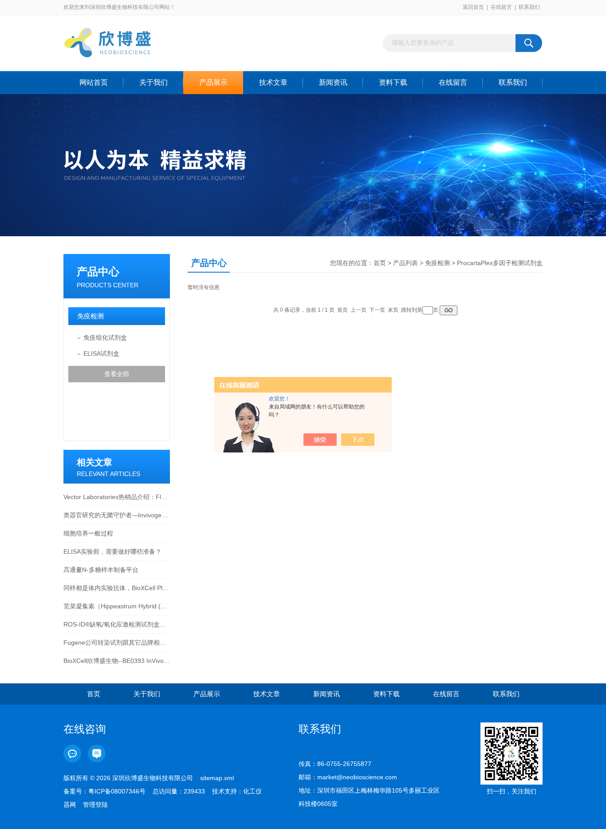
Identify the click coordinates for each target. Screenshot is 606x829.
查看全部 (116, 373)
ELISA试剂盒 (101, 353)
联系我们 (529, 7)
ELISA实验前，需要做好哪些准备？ (112, 551)
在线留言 (501, 7)
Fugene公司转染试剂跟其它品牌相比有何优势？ (116, 642)
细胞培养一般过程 (88, 533)
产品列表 (405, 262)
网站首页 (93, 82)
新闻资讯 (333, 82)
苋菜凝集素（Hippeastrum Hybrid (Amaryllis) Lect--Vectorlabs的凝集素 (116, 606)
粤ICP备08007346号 (117, 791)
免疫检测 (90, 316)
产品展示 (213, 82)
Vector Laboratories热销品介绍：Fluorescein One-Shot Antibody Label (116, 496)
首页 (380, 262)
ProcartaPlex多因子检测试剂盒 (500, 262)
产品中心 (98, 272)
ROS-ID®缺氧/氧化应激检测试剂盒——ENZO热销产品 (116, 624)
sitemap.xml (217, 777)
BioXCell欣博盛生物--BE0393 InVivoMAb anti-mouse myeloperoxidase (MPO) (116, 660)
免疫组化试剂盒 (105, 337)
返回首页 (473, 7)
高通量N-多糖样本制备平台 (100, 569)
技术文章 (273, 82)
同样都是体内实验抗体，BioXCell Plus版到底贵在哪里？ (116, 587)
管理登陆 (95, 804)
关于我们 (153, 82)
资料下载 (393, 82)
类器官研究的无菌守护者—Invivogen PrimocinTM (116, 515)
